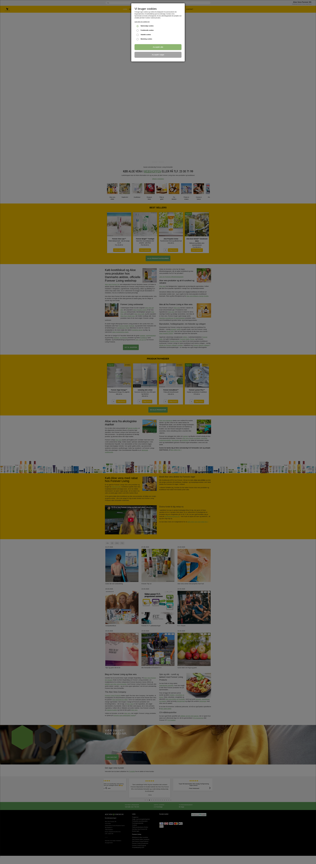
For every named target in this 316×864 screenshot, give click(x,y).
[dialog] (158, 432)
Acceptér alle (158, 47)
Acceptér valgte (158, 55)
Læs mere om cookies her (142, 21)
